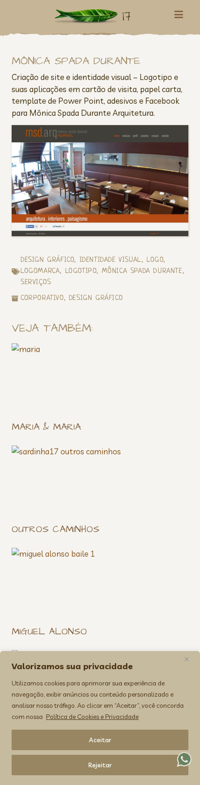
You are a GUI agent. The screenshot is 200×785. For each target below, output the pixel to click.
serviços (35, 282)
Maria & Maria (46, 426)
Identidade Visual (110, 260)
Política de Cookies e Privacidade (92, 716)
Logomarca (40, 271)
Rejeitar (100, 765)
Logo (155, 260)
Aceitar (100, 740)
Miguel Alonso (49, 631)
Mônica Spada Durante (142, 271)
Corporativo (42, 298)
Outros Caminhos (56, 529)
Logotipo (81, 271)
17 (126, 16)
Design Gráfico (47, 260)
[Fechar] (190, 659)
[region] (100, 718)
